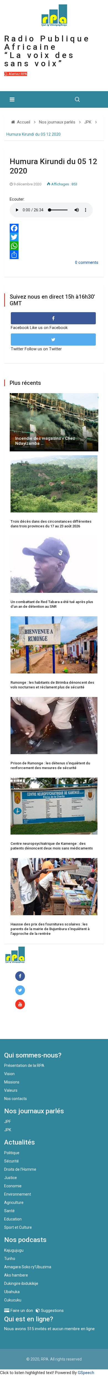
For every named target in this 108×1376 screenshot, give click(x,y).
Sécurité (11, 1161)
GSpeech (86, 1372)
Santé (9, 1211)
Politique (11, 1153)
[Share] (54, 254)
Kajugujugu (14, 1250)
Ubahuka (12, 1292)
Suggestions (52, 1310)
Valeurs (10, 1090)
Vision (9, 1074)
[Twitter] (54, 237)
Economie (13, 1186)
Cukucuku (12, 1300)
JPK (7, 1130)
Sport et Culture (18, 1227)
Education (13, 1219)
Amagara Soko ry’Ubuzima (27, 1267)
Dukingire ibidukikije (21, 1283)
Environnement (17, 1194)
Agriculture (14, 1202)
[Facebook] (54, 228)
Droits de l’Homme (20, 1169)
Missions (11, 1082)
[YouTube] (21, 1005)
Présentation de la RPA (24, 1065)
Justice (10, 1177)
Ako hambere (16, 1275)
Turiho (9, 1258)
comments (88, 262)
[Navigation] (12, 99)
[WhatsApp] (54, 245)
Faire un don (26, 1027)
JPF (7, 1121)
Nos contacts (15, 1098)
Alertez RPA (17, 74)
